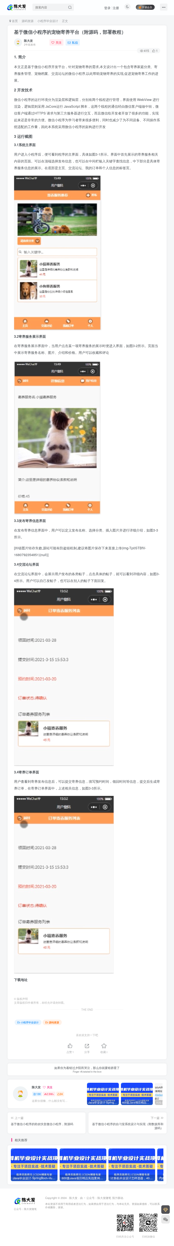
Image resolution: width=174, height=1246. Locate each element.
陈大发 (28, 40)
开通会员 (147, 7)
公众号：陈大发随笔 (99, 1198)
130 (38, 1094)
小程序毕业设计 (47, 21)
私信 (75, 42)
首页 (14, 21)
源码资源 (28, 21)
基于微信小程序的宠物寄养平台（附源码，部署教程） (70, 31)
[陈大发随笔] (17, 6)
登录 (107, 8)
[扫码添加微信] (165, 1219)
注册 (116, 8)
